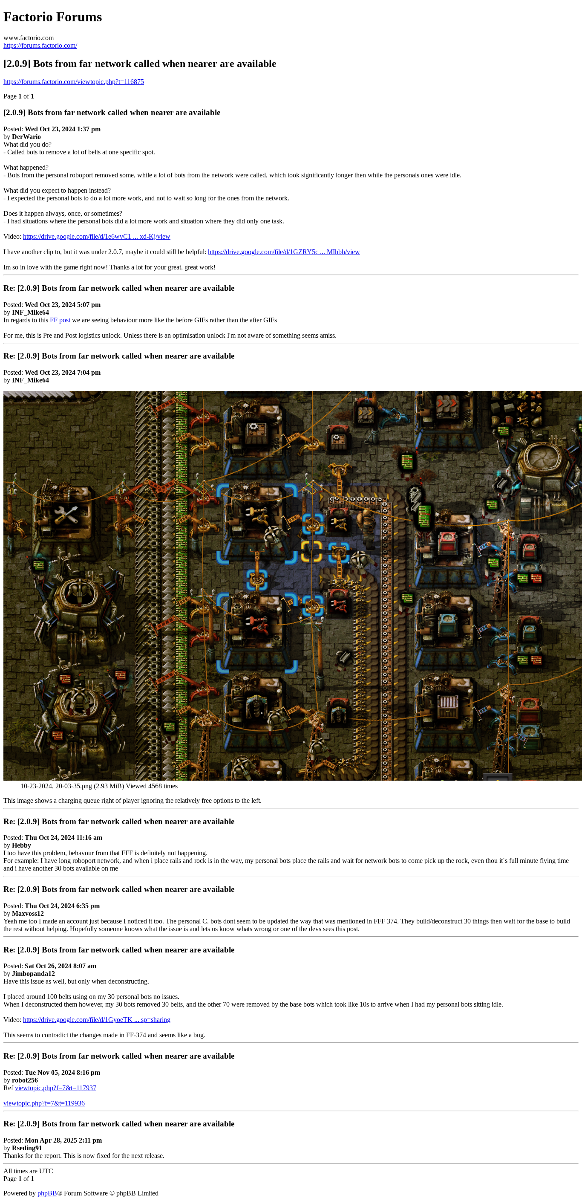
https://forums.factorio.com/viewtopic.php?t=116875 (73, 81)
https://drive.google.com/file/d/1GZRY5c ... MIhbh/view (284, 251)
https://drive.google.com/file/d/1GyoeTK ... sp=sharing (96, 1019)
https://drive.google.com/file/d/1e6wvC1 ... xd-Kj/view (96, 236)
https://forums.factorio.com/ (40, 45)
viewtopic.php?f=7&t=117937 (55, 1087)
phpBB (47, 1193)
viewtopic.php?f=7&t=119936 (44, 1103)
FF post (60, 320)
